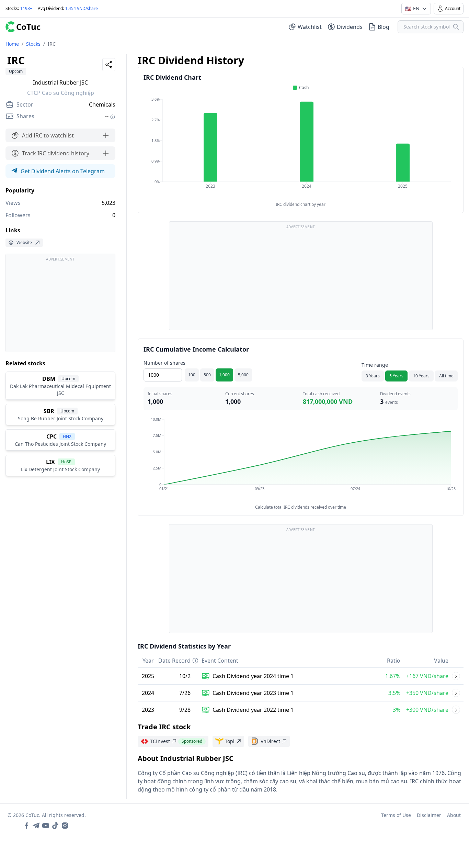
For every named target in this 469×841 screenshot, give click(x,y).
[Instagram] (65, 825)
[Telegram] (36, 825)
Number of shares (164, 362)
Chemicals (102, 104)
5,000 (243, 375)
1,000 (224, 375)
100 (191, 375)
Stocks (33, 44)
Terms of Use (396, 815)
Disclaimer (429, 815)
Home (12, 44)
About (454, 815)
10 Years (421, 376)
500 (207, 375)
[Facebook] (26, 825)
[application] (301, 147)
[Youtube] (46, 825)
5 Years (396, 376)
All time (446, 376)
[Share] (108, 64)
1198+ (26, 8)
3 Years (373, 376)
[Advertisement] (60, 306)
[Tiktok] (55, 825)
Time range (375, 365)
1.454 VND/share (81, 8)
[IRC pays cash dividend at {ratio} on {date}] (456, 676)
